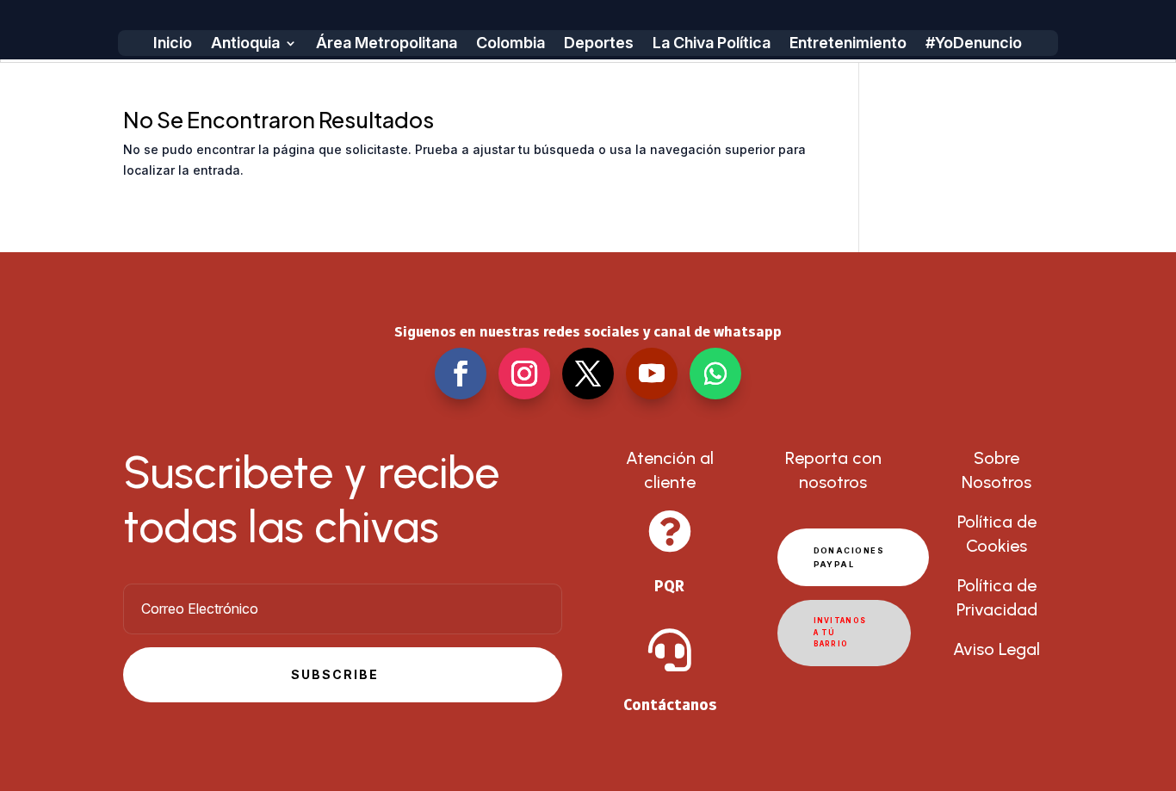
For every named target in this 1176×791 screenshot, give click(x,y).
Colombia (510, 44)
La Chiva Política (712, 44)
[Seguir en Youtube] (652, 373)
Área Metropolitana (386, 44)
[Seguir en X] (588, 373)
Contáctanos (669, 704)
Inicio (172, 44)
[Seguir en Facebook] (460, 373)
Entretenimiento (848, 44)
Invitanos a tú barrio (840, 632)
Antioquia (245, 44)
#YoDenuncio (973, 44)
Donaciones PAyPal (849, 557)
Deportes (599, 44)
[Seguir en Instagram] (524, 373)
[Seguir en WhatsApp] (715, 373)
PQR (669, 586)
